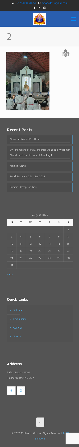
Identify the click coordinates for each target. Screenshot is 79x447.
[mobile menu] (73, 18)
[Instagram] (45, 7)
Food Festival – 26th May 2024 (27, 176)
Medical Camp (18, 165)
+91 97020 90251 (25, 2)
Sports (17, 336)
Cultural (17, 327)
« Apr (10, 274)
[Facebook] (35, 7)
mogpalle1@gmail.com (54, 2)
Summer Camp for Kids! (24, 186)
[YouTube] (40, 7)
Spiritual (17, 310)
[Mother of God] (39, 19)
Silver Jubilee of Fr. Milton (25, 139)
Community (19, 318)
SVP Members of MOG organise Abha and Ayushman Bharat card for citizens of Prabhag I (40, 152)
